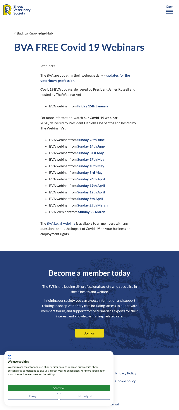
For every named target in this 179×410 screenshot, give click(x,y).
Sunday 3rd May (90, 172)
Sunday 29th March (92, 205)
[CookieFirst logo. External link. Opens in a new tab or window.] (9, 357)
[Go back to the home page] (17, 9)
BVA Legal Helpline (61, 223)
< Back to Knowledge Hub (33, 33)
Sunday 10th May (90, 166)
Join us (89, 333)
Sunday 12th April (91, 192)
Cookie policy (125, 381)
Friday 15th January (92, 106)
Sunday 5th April (90, 198)
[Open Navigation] (170, 10)
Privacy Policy (125, 373)
